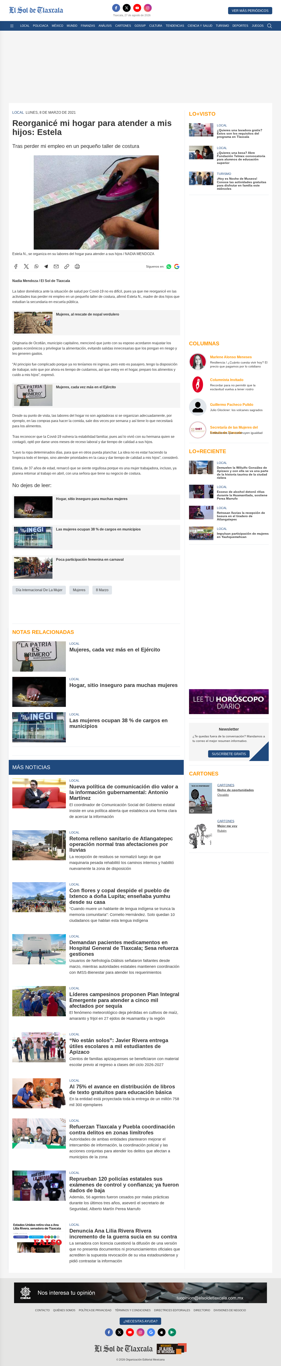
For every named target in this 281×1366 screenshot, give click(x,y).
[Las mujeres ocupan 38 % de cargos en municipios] (39, 727)
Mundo (72, 25)
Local (24, 25)
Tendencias (175, 25)
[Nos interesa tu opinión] (140, 1293)
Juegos (258, 25)
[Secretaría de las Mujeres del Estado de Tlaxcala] (198, 430)
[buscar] (269, 25)
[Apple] (162, 1332)
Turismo (222, 25)
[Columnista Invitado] (198, 384)
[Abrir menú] (12, 26)
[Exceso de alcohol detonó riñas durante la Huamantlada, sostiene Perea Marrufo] (201, 492)
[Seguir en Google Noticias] (176, 266)
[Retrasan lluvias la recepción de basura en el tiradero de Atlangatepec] (201, 513)
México (57, 25)
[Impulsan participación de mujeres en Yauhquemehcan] (201, 533)
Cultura (155, 25)
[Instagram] (148, 8)
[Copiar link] (66, 266)
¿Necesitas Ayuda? (140, 1321)
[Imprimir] (77, 266)
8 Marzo (102, 590)
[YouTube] (137, 8)
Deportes (240, 25)
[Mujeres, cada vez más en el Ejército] (39, 656)
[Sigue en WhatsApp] (168, 266)
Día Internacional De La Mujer (39, 590)
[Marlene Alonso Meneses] (198, 361)
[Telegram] (46, 266)
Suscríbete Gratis (229, 754)
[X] (127, 8)
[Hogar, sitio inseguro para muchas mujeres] (39, 692)
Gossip (140, 25)
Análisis (105, 25)
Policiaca (40, 25)
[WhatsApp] (36, 266)
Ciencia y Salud (200, 25)
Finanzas (88, 25)
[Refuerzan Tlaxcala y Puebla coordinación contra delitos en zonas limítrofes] (39, 1141)
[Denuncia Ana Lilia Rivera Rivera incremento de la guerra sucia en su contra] (39, 1245)
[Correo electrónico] (56, 266)
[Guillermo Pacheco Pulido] (198, 407)
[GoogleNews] (151, 1332)
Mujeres (79, 590)
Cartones (123, 25)
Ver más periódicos (250, 10)
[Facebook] (116, 8)
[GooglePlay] (172, 1332)
